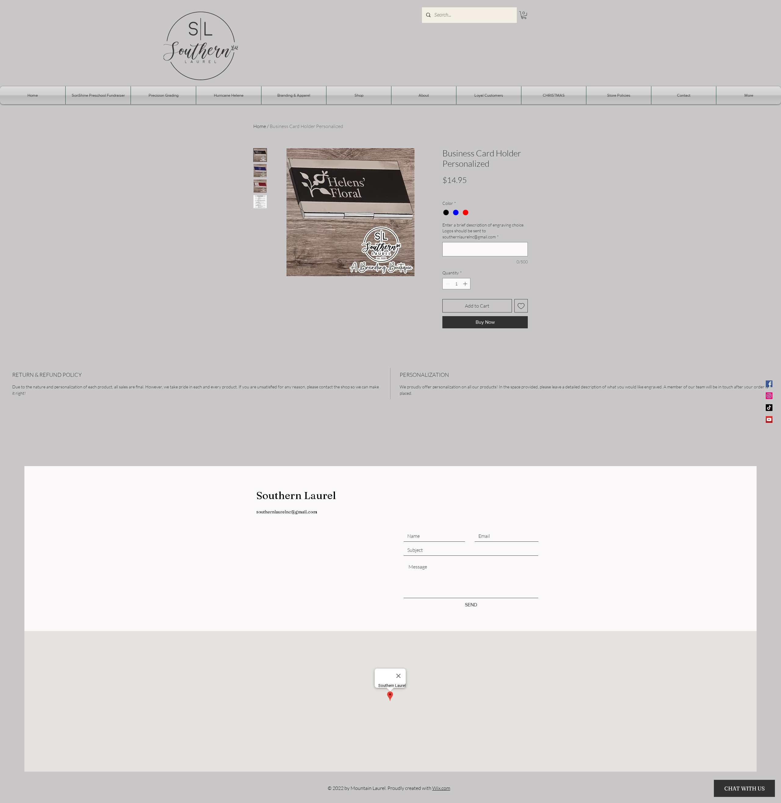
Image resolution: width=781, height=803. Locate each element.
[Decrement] (447, 283)
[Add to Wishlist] (521, 305)
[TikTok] (769, 407)
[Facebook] (769, 383)
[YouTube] (769, 419)
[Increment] (466, 283)
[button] (523, 15)
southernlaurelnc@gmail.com (286, 512)
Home (259, 126)
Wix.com (441, 788)
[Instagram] (769, 395)
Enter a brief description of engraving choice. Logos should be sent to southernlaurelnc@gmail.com (483, 230)
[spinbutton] (456, 283)
